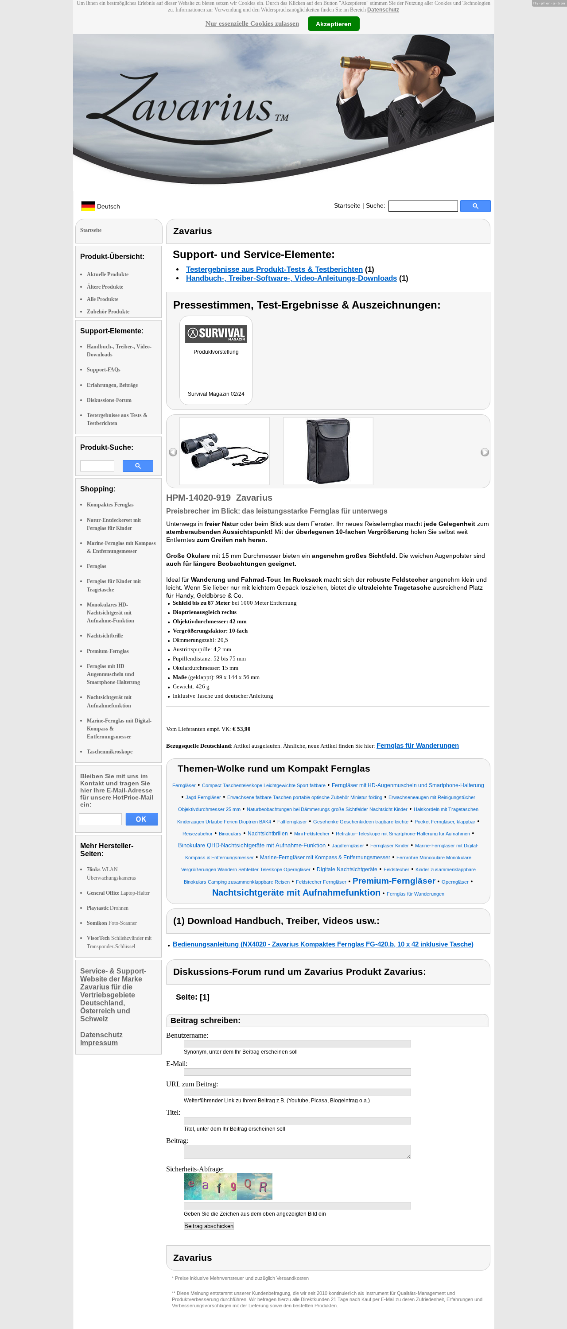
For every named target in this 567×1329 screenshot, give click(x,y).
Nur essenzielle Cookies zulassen (252, 23)
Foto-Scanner (112, 923)
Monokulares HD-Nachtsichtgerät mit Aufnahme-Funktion (110, 613)
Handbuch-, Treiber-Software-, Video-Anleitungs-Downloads (291, 278)
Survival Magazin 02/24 (216, 394)
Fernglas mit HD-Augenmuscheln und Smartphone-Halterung (113, 674)
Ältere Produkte (105, 287)
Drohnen (107, 908)
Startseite (347, 205)
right (485, 452)
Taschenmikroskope (109, 752)
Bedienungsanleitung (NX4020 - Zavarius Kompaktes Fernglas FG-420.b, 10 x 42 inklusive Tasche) (323, 944)
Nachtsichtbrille (105, 636)
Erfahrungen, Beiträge (112, 385)
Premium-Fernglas (108, 651)
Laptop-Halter (118, 893)
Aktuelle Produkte (107, 274)
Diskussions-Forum (109, 400)
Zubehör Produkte (108, 312)
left (173, 452)
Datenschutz (383, 10)
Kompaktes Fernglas (110, 505)
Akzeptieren (334, 23)
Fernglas (96, 566)
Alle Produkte (102, 299)
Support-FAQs (103, 370)
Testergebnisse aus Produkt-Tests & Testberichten (274, 269)
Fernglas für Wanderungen (418, 745)
